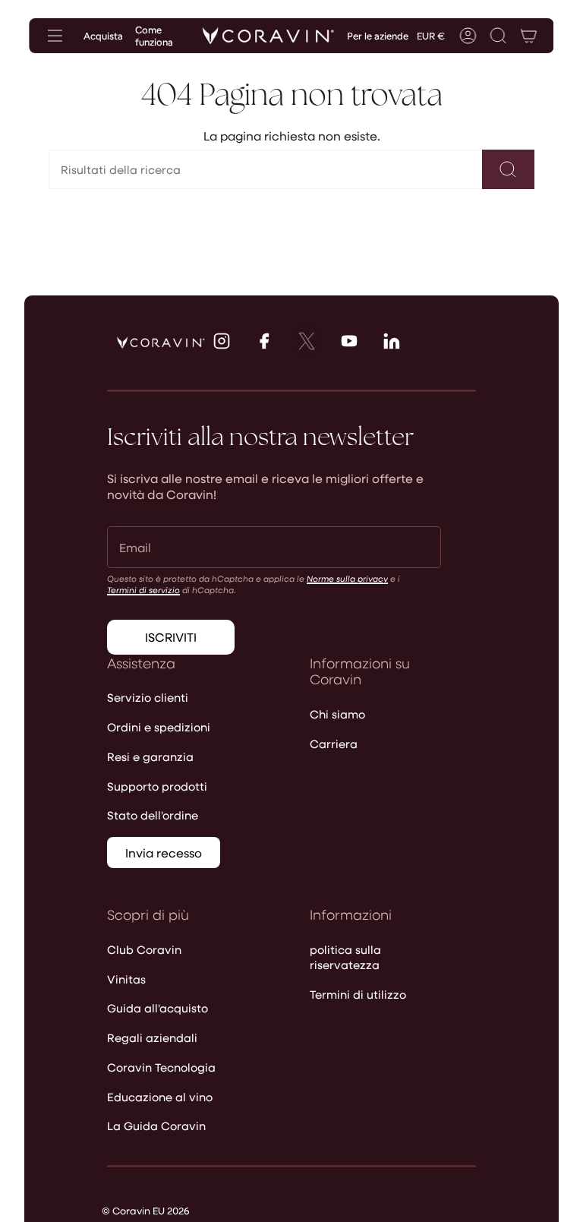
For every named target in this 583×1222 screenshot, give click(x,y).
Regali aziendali (152, 1037)
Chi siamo (337, 714)
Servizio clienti (147, 697)
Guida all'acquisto (157, 1007)
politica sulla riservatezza (345, 957)
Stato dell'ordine (152, 815)
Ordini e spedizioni (158, 726)
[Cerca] (508, 169)
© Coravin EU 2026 (145, 1210)
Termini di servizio (143, 589)
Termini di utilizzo (358, 994)
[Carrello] (529, 35)
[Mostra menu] (54, 35)
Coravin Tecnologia (161, 1067)
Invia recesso (163, 852)
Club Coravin (144, 949)
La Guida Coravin (156, 1125)
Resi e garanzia (150, 756)
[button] (499, 35)
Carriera (334, 743)
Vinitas (126, 979)
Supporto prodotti (157, 786)
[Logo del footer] (160, 342)
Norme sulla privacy (347, 578)
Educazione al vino (160, 1096)
